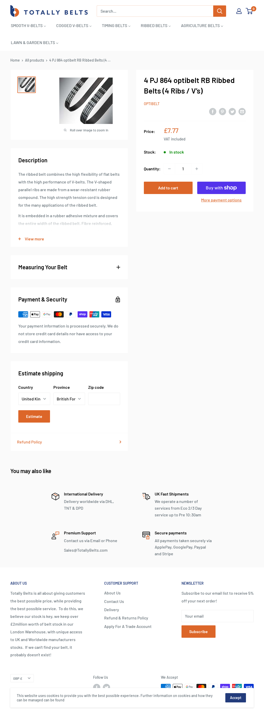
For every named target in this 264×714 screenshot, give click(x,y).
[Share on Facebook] (212, 111)
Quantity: (152, 168)
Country (25, 387)
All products (34, 60)
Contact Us (114, 601)
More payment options (221, 199)
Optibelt (152, 104)
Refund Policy (29, 441)
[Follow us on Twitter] (106, 687)
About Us (112, 592)
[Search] (219, 11)
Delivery (111, 609)
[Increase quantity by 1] (196, 168)
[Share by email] (242, 111)
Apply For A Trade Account (128, 626)
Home (15, 60)
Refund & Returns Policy (126, 617)
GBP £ (17, 678)
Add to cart (168, 187)
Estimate (34, 416)
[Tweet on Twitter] (232, 111)
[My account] (239, 11)
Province (61, 387)
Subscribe (198, 631)
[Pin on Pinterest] (222, 111)
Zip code (96, 387)
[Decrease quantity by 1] (169, 168)
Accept (235, 697)
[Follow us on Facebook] (96, 687)
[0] (249, 11)
